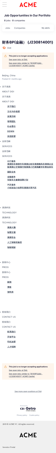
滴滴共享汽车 (30, 187)
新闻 (9, 282)
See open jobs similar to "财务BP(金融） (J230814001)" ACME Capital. (26, 64)
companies (19, 28)
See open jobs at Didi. (18, 59)
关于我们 (11, 106)
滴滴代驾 (22, 167)
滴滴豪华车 (39, 167)
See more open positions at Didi (28, 391)
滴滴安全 (11, 237)
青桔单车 (49, 167)
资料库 (10, 292)
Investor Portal (9, 447)
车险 (9, 179)
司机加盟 (11, 341)
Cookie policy (34, 415)
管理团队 (11, 121)
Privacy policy (22, 415)
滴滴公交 (13, 167)
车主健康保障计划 (19, 179)
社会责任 (11, 126)
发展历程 (11, 116)
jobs (7, 28)
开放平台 (11, 336)
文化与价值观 (13, 111)
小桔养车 (20, 187)
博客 (9, 287)
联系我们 (11, 331)
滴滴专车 (20, 164)
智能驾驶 (11, 247)
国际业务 (11, 172)
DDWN (10, 131)
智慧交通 (11, 232)
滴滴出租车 (29, 164)
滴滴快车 (11, 164)
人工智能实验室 (14, 242)
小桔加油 (11, 187)
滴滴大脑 (11, 227)
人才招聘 (11, 346)
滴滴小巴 (30, 167)
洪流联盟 (11, 136)
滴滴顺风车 (39, 164)
